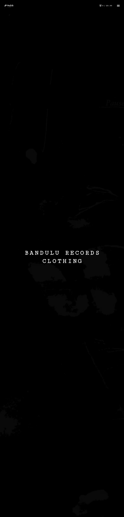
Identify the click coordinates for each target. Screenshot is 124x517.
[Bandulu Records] (12, 6)
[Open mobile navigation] (118, 5)
